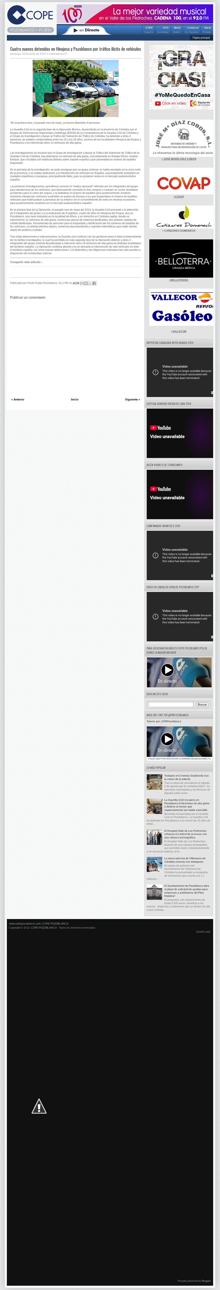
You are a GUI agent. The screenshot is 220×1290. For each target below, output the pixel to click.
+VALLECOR (178, 331)
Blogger (206, 1280)
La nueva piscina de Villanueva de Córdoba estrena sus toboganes (185, 860)
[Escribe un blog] (86, 283)
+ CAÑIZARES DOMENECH (179, 230)
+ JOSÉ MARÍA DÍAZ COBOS (178, 159)
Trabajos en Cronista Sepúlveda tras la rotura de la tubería (186, 777)
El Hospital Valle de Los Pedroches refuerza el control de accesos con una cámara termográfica (185, 834)
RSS (163, 29)
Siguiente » (132, 399)
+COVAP (179, 196)
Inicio (207, 29)
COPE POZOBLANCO (55, 923)
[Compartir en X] (90, 283)
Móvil (176, 29)
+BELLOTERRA (178, 280)
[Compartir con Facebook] (94, 283)
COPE (148, 29)
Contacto (192, 29)
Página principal (201, 37)
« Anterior (17, 399)
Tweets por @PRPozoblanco (164, 721)
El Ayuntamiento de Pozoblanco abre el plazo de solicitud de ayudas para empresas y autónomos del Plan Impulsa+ (186, 891)
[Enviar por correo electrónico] (82, 283)
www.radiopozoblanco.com (25, 923)
